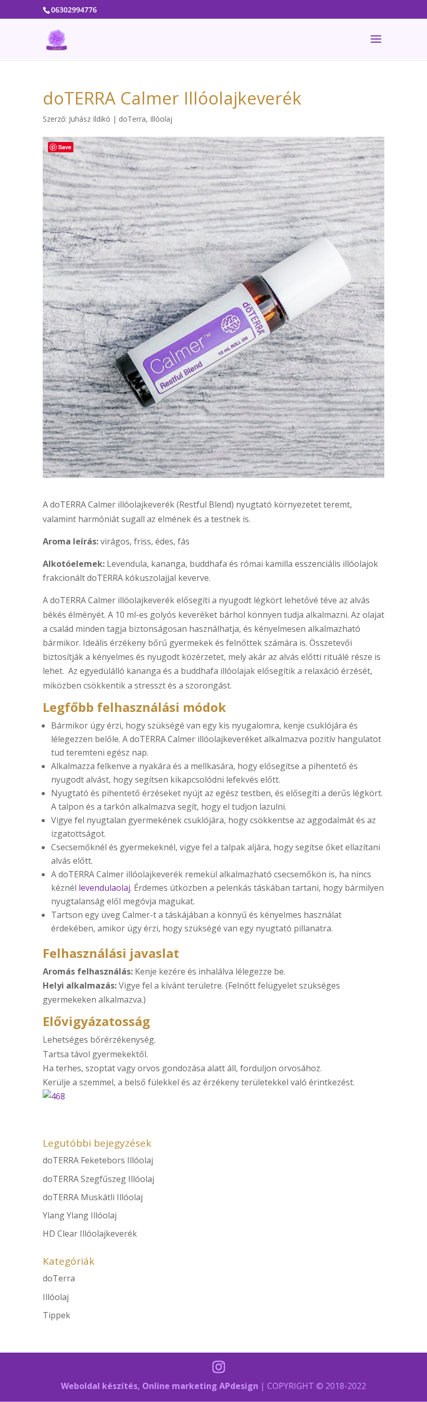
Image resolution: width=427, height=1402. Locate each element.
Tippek (56, 1315)
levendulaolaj (104, 887)
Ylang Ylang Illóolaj (80, 1215)
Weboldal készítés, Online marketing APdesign (159, 1386)
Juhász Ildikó (89, 119)
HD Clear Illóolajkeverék (90, 1233)
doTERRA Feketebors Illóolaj (98, 1160)
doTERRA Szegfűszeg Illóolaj (98, 1179)
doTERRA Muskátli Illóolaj (93, 1197)
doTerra (132, 119)
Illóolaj (161, 119)
